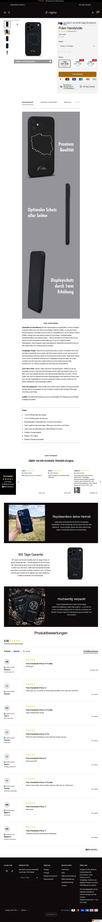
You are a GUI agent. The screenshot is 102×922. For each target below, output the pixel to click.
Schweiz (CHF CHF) (11, 910)
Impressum (65, 869)
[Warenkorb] (97, 12)
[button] (18, 481)
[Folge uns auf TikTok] (12, 871)
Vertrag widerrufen (51, 914)
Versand (46, 873)
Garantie (67, 102)
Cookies (64, 885)
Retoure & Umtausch (50, 876)
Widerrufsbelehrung (67, 879)
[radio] (65, 63)
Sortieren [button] (7, 651)
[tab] (90, 651)
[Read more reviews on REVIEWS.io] (8, 487)
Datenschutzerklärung (68, 876)
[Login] (93, 12)
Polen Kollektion (15, 20)
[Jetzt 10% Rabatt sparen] (37, 877)
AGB (63, 873)
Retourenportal (48, 879)
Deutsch (23, 910)
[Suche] (9, 12)
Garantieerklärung (67, 882)
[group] (14, 641)
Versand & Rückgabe (48, 102)
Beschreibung (27, 102)
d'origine (6, 20)
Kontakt (46, 869)
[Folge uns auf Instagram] (6, 871)
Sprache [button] (16, 651)
